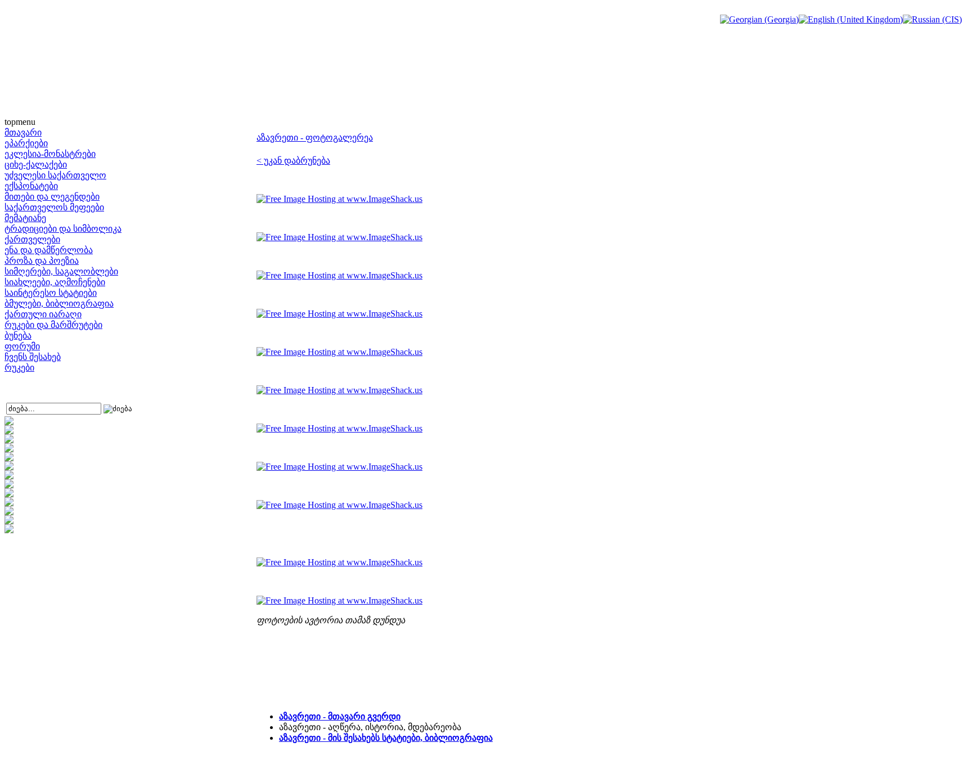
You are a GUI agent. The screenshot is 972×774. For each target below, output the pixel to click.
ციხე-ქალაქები (35, 164)
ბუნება (18, 335)
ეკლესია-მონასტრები (50, 154)
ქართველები (32, 239)
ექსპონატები (31, 186)
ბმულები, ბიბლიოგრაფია (59, 303)
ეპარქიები (26, 143)
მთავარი (23, 132)
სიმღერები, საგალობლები (61, 271)
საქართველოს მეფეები (54, 207)
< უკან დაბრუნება (293, 160)
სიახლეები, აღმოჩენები (54, 282)
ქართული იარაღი (43, 314)
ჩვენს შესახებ (32, 357)
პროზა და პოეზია (41, 261)
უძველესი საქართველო (55, 175)
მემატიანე (25, 218)
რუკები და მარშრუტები (53, 325)
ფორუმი (22, 346)
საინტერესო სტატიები (50, 293)
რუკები (19, 367)
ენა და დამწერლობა (48, 250)
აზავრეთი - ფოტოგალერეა (314, 137)
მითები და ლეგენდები (52, 196)
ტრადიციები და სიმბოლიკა (63, 228)
